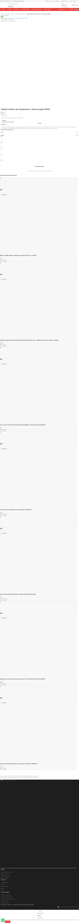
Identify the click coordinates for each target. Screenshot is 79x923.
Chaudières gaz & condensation (7, 872)
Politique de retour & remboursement (8, 898)
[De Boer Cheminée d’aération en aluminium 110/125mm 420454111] (38, 691)
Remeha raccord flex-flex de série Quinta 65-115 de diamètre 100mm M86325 (22, 679)
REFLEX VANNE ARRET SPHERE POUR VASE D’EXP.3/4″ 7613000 (18, 255)
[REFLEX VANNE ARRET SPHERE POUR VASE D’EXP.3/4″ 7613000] (38, 183)
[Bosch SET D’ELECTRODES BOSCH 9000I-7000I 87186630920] (38, 521)
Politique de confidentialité (6, 894)
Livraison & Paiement (5, 900)
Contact (2, 884)
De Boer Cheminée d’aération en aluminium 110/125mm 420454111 (18, 764)
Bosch (1, 597)
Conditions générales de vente (7, 896)
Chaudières (7, 14)
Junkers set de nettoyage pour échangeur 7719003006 (16, 509)
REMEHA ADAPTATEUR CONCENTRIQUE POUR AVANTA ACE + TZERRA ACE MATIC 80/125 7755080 (29, 340)
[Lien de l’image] (9, 823)
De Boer (1, 766)
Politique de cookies (5, 902)
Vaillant (12, 14)
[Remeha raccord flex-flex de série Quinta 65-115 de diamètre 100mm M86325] (38, 606)
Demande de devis (4, 886)
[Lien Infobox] (39, 5)
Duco (1, 427)
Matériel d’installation (5, 878)
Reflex (1, 258)
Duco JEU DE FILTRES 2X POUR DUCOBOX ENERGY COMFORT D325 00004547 (23, 425)
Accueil (2, 14)
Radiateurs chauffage (5, 874)
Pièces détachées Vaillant (20, 14)
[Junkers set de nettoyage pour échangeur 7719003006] (38, 437)
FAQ (1, 890)
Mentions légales (30, 904)
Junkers (1, 512)
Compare (3, 888)
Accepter (7, 921)
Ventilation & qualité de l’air (6, 876)
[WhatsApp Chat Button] (3, 920)
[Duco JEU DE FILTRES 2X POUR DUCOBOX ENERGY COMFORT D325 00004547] (38, 352)
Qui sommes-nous (4, 882)
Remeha (1, 343)
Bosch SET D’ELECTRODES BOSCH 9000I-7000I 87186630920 (18, 594)
